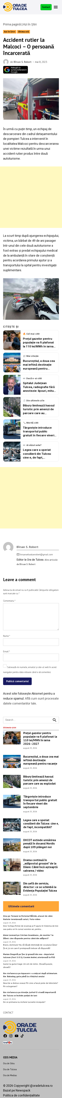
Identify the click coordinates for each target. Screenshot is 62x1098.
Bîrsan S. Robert (23, 62)
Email (6, 651)
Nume (6, 636)
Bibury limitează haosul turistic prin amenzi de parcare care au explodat (39, 780)
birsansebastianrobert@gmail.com (36, 554)
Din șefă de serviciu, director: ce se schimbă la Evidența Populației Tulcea (40, 886)
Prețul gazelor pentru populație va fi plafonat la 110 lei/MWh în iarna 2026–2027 (40, 738)
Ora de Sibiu (9, 1063)
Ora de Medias (10, 1075)
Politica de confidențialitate (21, 1095)
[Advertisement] (31, 197)
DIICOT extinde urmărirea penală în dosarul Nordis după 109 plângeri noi (39, 843)
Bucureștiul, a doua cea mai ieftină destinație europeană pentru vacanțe (41, 760)
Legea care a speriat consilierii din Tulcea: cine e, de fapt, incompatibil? (41, 823)
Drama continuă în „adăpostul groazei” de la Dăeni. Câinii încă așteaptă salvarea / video (40, 865)
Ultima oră (23, 31)
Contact (46, 7)
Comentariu (9, 600)
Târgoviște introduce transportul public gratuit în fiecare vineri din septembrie (40, 801)
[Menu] (56, 7)
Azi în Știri (30, 24)
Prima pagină (12, 24)
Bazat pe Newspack (16, 1090)
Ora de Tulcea (10, 1069)
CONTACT (8, 1012)
